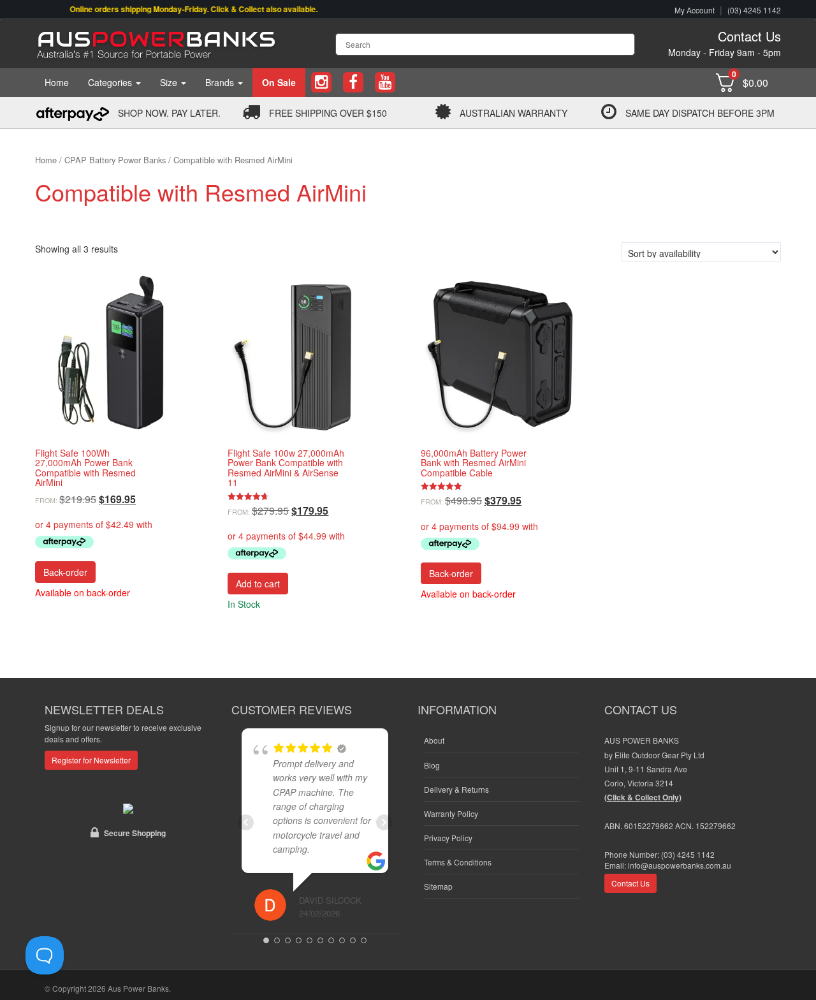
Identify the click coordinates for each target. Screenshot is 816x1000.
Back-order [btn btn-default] (65, 572)
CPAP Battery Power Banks (115, 160)
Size (170, 82)
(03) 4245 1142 (754, 9)
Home (57, 82)
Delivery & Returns (456, 789)
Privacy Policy (448, 837)
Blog (432, 765)
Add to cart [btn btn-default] (258, 583)
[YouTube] (385, 82)
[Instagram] (321, 82)
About (434, 740)
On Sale (279, 82)
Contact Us (749, 36)
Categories (111, 82)
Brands (221, 82)
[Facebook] (353, 82)
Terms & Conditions (458, 862)
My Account (694, 9)
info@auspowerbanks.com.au (679, 865)
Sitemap (438, 886)
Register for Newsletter (91, 759)
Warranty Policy (451, 813)
